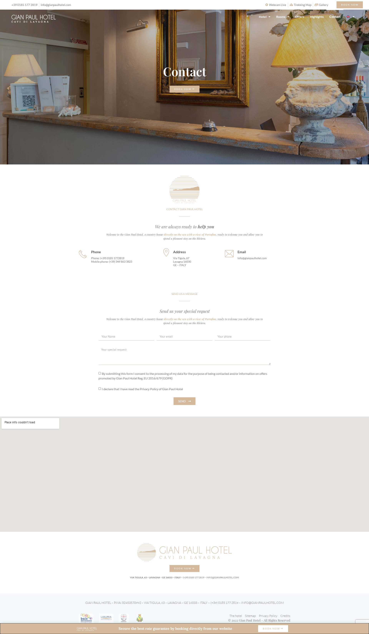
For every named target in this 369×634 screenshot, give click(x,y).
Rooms (280, 16)
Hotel (263, 16)
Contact (335, 16)
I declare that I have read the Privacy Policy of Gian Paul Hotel (142, 389)
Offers (299, 16)
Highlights (317, 16)
